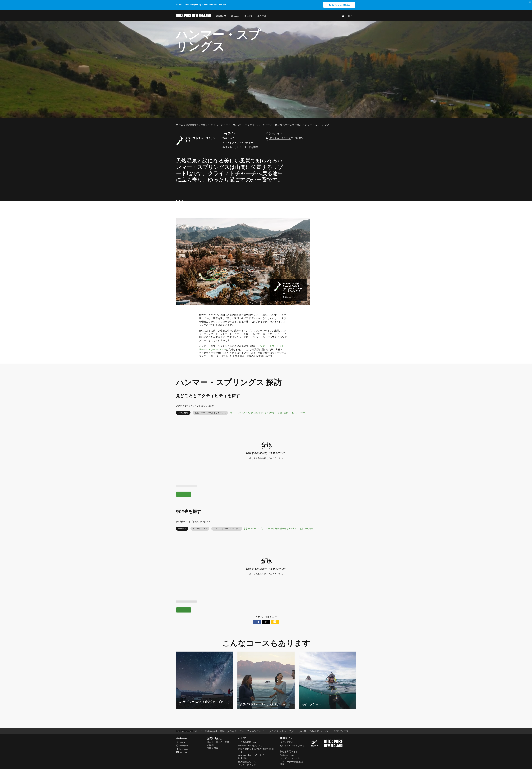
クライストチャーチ (280, 138)
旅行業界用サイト (289, 751)
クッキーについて (247, 765)
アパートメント (200, 528)
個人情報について (247, 762)
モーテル (182, 528)
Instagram (183, 746)
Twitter (182, 742)
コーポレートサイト (290, 758)
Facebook (183, 749)
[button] (221, 16)
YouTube (183, 752)
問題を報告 (212, 748)
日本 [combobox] (350, 16)
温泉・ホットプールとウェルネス (210, 413)
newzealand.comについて (250, 746)
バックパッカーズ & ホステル (226, 528)
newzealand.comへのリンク (251, 755)
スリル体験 (183, 413)
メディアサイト (288, 742)
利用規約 (242, 758)
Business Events (287, 755)
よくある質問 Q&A (247, 742)
